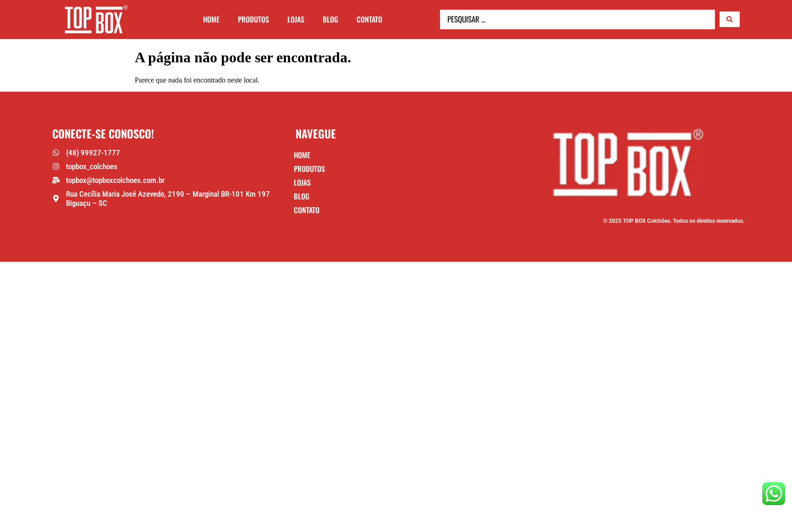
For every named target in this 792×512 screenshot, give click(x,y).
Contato (369, 19)
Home (211, 19)
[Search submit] (730, 19)
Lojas (295, 19)
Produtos (253, 19)
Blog (330, 19)
